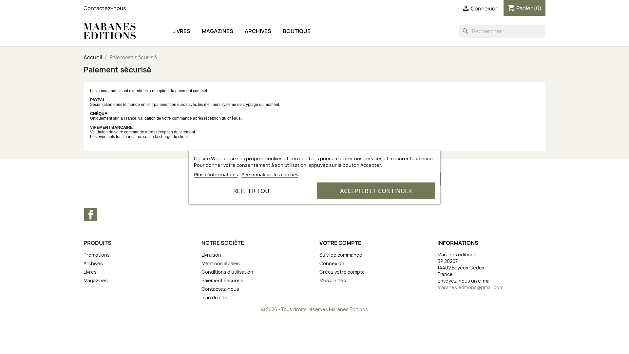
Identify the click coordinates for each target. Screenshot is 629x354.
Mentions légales (220, 263)
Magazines (217, 31)
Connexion (331, 263)
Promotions (97, 255)
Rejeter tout (253, 191)
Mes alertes (332, 280)
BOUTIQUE (297, 31)
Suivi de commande (340, 255)
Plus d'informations (216, 174)
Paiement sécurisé (222, 280)
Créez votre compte (342, 272)
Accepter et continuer (376, 191)
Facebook (90, 214)
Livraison (211, 255)
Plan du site (214, 297)
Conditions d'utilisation (227, 272)
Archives (258, 31)
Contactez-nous (105, 8)
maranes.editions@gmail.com (470, 287)
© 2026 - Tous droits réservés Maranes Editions (314, 309)
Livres (181, 31)
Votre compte (340, 242)
